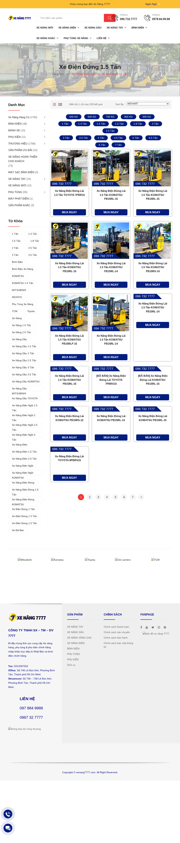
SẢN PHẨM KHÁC (19, 205)
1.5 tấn (119, 123)
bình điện (17, 262)
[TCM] (155, 560)
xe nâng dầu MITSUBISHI (19, 389)
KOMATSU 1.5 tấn (22, 283)
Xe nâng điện (19, 444)
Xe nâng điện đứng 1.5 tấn (25, 490)
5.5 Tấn (153, 137)
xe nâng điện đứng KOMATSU (23, 500)
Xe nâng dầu (19, 339)
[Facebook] (141, 627)
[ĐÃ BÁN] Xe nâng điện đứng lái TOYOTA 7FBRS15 (111, 379)
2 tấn (155, 123)
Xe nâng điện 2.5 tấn (24, 458)
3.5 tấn (83, 137)
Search (109, 18)
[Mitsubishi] (24, 560)
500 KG (73, 116)
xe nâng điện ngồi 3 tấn (23, 435)
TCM (14, 311)
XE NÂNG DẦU (75, 632)
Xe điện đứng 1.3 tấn (24, 516)
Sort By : (120, 104)
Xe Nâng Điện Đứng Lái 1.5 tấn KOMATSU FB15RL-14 (111, 267)
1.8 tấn (138, 123)
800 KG (128, 116)
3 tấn (66, 137)
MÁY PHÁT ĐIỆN (18, 198)
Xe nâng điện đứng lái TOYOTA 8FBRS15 (69, 458)
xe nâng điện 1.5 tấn (24, 451)
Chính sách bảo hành (116, 637)
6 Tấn (102, 144)
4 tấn (101, 137)
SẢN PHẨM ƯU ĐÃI (20, 150)
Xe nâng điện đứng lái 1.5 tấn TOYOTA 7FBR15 (69, 192)
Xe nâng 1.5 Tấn (21, 325)
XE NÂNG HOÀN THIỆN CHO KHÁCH (22, 159)
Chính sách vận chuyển (117, 632)
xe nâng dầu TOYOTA (25, 398)
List (60, 104)
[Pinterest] (165, 627)
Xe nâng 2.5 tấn (21, 332)
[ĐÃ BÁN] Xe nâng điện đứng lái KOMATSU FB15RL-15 (153, 379)
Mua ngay (69, 212)
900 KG (147, 116)
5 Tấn (136, 137)
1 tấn (65, 123)
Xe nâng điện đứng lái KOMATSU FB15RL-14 (111, 418)
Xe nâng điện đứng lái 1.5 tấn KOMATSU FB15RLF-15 (69, 339)
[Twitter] (153, 627)
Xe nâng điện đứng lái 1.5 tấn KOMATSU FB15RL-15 (111, 194)
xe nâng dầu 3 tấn (23, 367)
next (141, 497)
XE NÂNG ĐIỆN (76, 643)
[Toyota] (90, 560)
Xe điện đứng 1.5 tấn (24, 523)
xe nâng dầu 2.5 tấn (24, 360)
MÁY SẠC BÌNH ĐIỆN (21, 172)
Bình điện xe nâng (22, 269)
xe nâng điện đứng (23, 482)
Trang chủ (58, 74)
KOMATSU (18, 276)
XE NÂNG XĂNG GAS (79, 637)
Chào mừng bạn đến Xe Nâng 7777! (90, 4)
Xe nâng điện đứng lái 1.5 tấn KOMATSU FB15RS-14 (152, 267)
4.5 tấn (118, 137)
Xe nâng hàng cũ (18, 117)
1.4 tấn (101, 123)
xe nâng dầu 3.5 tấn (24, 374)
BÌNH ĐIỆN (15, 123)
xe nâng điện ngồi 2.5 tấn (24, 426)
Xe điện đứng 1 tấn (23, 509)
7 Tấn (118, 144)
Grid (54, 104)
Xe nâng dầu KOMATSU (26, 381)
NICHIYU (17, 297)
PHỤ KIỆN (14, 136)
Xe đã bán (18, 530)
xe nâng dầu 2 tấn (23, 353)
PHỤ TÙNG (15, 192)
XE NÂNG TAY (17, 178)
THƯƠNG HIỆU (17, 143)
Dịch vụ (71, 664)
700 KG (110, 116)
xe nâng (17, 318)
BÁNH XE (14, 130)
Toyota (31, 311)
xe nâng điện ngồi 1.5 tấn (24, 406)
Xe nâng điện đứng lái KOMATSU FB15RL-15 (152, 418)
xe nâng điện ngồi (22, 465)
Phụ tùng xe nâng (22, 304)
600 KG (92, 116)
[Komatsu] (57, 560)
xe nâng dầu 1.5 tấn (24, 346)
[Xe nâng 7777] (19, 17)
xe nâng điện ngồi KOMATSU (22, 473)
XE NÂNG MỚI (17, 185)
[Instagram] (159, 627)
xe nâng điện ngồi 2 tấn (23, 416)
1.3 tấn (82, 123)
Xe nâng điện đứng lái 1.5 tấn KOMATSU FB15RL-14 (111, 339)
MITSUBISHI (19, 290)
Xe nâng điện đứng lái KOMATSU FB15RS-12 (69, 418)
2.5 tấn (110, 130)
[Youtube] (147, 627)
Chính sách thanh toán (116, 626)
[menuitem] (44, 27)
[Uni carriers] (122, 560)
